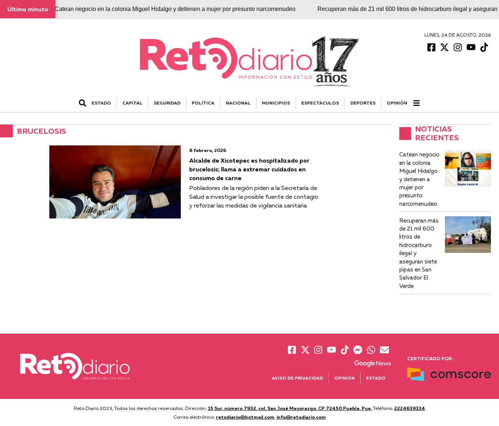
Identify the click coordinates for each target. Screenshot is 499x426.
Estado (375, 378)
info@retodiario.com (301, 417)
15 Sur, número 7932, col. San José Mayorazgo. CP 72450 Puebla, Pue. (290, 408)
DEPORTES (363, 103)
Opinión (397, 103)
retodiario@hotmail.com (245, 417)
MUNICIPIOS (276, 103)
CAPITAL (132, 103)
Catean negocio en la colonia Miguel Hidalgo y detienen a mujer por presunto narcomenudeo (175, 9)
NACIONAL (238, 103)
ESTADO (101, 103)
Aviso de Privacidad (297, 378)
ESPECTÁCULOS (320, 103)
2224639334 (409, 408)
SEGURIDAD (167, 103)
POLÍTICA (203, 103)
